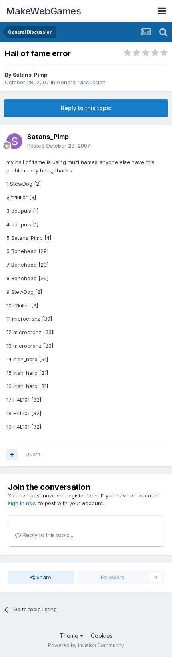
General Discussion (81, 82)
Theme (70, 635)
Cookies (102, 635)
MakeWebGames (43, 11)
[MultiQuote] (12, 454)
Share (43, 577)
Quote (32, 454)
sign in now (22, 503)
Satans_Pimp (30, 74)
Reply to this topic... (47, 535)
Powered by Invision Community (86, 645)
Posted (58, 145)
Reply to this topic (86, 108)
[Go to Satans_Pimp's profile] (14, 141)
